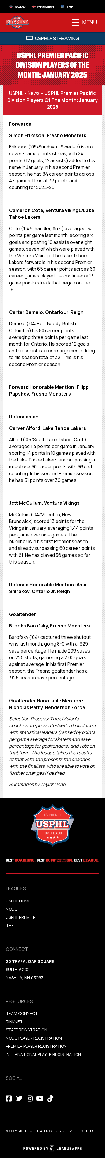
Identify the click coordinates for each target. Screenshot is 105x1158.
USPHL (16, 93)
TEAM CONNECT (22, 1013)
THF (10, 925)
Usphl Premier (21, 917)
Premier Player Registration (36, 1046)
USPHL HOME (18, 901)
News (34, 93)
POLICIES (87, 1131)
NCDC (12, 909)
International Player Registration (44, 1054)
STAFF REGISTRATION (26, 1030)
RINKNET (14, 1021)
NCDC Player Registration (34, 1038)
